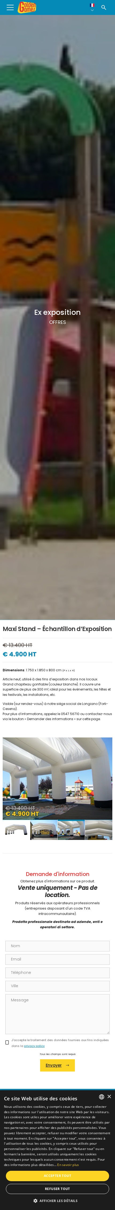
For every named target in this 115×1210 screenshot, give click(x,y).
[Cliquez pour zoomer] (57, 778)
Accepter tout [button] (57, 1175)
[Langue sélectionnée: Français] (92, 7)
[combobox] (101, 1097)
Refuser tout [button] (57, 1189)
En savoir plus (68, 1165)
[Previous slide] (12, 787)
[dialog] (57, 1150)
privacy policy (34, 1046)
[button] (57, 1200)
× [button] (109, 1097)
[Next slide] (103, 787)
